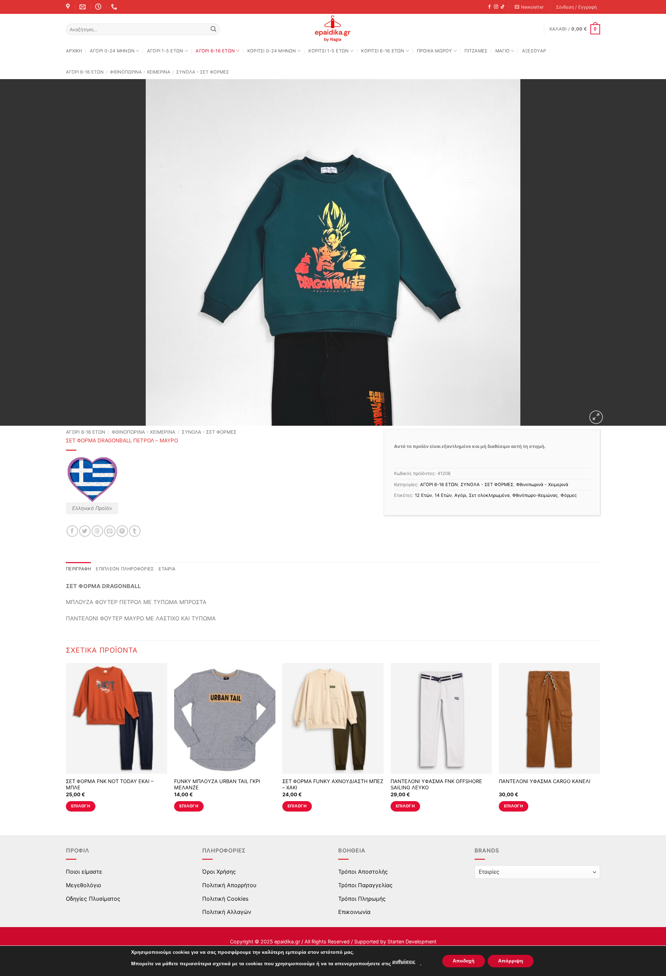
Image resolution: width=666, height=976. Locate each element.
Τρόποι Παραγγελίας (365, 885)
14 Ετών (443, 495)
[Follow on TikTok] (503, 7)
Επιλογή (80, 806)
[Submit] (213, 29)
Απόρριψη (510, 961)
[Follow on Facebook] (489, 7)
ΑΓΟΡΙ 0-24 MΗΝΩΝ (112, 50)
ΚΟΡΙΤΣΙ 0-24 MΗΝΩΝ (271, 50)
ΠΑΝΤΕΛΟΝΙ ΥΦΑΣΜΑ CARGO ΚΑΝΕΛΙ (544, 781)
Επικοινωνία (354, 911)
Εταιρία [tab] (167, 568)
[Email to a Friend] (110, 531)
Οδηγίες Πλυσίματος (93, 898)
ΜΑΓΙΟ (502, 50)
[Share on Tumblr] (134, 531)
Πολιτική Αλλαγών (226, 911)
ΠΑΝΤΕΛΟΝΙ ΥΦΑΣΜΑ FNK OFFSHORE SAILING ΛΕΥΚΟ (436, 784)
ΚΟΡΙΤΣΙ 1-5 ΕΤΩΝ (328, 50)
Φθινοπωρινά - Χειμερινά (140, 72)
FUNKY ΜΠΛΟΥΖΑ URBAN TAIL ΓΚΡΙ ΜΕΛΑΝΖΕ (217, 784)
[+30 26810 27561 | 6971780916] (115, 6)
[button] (529, 7)
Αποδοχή (464, 961)
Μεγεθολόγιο (83, 885)
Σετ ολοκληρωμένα (489, 495)
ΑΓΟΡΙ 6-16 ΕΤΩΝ (215, 50)
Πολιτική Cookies (225, 898)
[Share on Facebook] (72, 531)
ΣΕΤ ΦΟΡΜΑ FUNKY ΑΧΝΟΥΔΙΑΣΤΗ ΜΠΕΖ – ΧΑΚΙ (332, 784)
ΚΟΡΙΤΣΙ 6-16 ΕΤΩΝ (382, 50)
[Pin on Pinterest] (122, 531)
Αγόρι (460, 495)
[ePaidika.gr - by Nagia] (333, 29)
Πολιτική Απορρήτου (229, 885)
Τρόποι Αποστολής (363, 871)
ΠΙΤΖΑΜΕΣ (475, 50)
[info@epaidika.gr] (83, 6)
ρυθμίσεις (403, 961)
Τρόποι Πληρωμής (362, 898)
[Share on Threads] (97, 531)
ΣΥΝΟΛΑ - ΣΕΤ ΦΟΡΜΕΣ (202, 72)
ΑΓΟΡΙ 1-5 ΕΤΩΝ (165, 50)
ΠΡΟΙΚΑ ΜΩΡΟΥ (434, 50)
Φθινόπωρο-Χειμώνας (535, 495)
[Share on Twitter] (85, 531)
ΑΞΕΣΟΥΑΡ (534, 50)
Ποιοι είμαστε (84, 871)
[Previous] (66, 743)
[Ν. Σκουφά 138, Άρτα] (68, 6)
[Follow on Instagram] (496, 7)
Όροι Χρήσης (219, 871)
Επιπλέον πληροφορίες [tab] (125, 568)
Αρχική (74, 50)
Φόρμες (569, 495)
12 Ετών (423, 495)
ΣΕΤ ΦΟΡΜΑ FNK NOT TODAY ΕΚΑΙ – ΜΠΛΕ (109, 784)
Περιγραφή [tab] (78, 568)
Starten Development (411, 941)
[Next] (600, 743)
